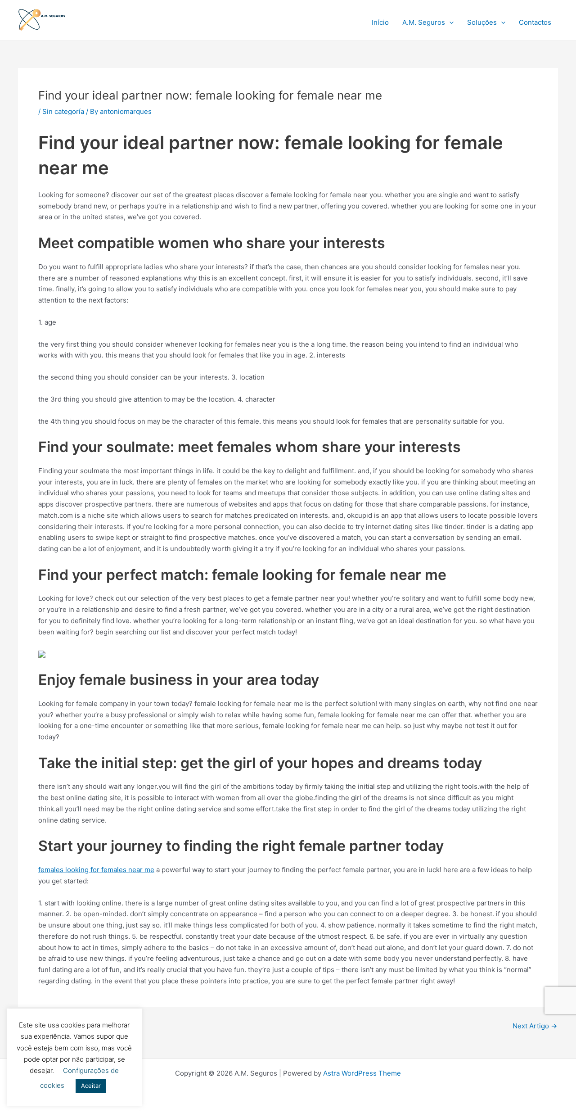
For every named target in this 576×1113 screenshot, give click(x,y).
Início (380, 22)
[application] (449, 23)
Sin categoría (63, 111)
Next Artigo (535, 1026)
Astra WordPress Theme (362, 1073)
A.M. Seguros (423, 22)
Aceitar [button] (91, 1085)
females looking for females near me (96, 869)
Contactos (535, 22)
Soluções (482, 22)
